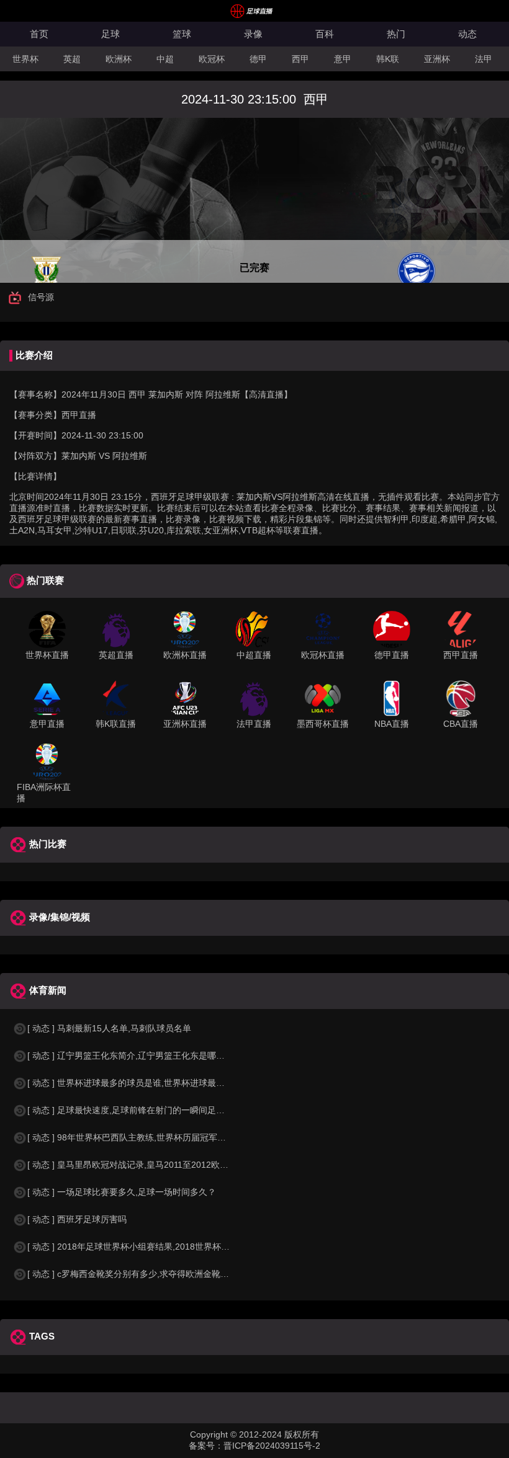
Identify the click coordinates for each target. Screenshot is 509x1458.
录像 (253, 34)
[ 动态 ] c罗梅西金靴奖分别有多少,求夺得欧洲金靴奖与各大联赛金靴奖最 (167, 1274)
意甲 (342, 59)
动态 (467, 34)
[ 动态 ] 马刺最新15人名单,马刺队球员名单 (109, 1028)
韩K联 (387, 59)
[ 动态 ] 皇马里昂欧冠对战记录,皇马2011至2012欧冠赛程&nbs (146, 1165)
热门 (396, 34)
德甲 (258, 59)
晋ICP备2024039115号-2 (271, 1446)
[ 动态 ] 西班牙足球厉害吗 (77, 1219)
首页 (39, 34)
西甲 (300, 59)
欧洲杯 (119, 59)
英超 (72, 59)
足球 (110, 34)
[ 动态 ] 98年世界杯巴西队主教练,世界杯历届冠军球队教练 (139, 1137)
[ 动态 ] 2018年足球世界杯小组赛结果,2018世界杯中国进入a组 (148, 1246)
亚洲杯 (437, 59)
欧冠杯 (212, 59)
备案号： (206, 1446)
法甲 (483, 59)
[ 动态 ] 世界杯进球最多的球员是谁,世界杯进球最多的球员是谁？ (152, 1083)
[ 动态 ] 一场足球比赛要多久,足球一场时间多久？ (121, 1192)
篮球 (182, 34)
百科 (324, 34)
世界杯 (25, 59)
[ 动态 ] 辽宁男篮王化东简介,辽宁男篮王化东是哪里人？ (134, 1055)
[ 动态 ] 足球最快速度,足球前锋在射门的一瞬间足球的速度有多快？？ (160, 1110)
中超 (165, 59)
